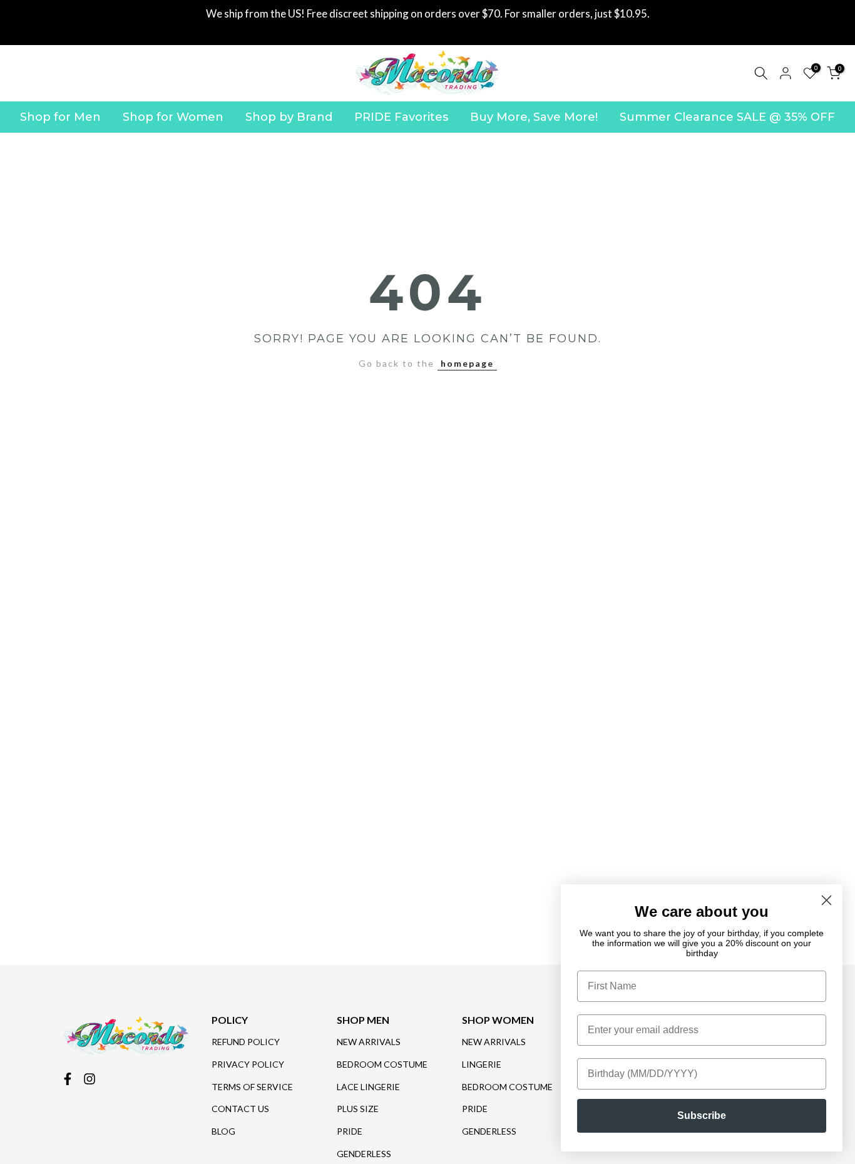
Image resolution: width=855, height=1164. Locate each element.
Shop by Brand (288, 117)
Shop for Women (173, 117)
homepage (467, 363)
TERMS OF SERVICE (252, 1086)
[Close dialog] (826, 900)
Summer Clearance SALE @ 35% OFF (727, 117)
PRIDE (349, 1131)
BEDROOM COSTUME (382, 1064)
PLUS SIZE (358, 1108)
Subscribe (701, 1115)
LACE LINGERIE (368, 1086)
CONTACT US (240, 1108)
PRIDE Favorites (401, 117)
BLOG (223, 1131)
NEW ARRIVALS (369, 1041)
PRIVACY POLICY (248, 1064)
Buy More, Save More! (534, 117)
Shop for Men (60, 117)
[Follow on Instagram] (89, 1079)
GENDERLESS (364, 1153)
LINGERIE (481, 1064)
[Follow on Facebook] (67, 1079)
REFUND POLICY (246, 1041)
